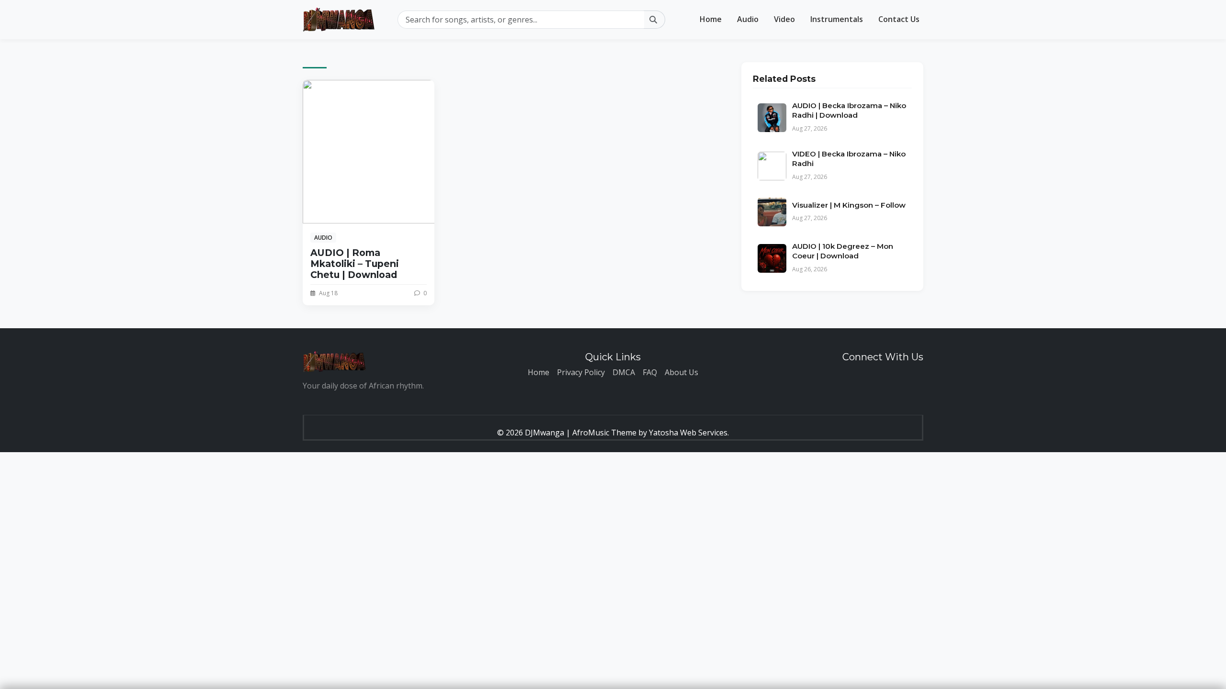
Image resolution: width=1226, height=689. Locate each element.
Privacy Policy (581, 372)
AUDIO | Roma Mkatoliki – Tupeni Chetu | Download (354, 263)
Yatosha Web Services (688, 432)
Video (784, 19)
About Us (681, 372)
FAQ (650, 372)
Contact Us (899, 19)
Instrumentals (836, 19)
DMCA (624, 372)
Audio (748, 19)
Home (711, 19)
